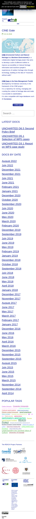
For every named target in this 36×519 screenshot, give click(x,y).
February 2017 (10, 320)
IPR (29, 414)
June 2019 (8, 242)
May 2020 (7, 217)
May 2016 (7, 337)
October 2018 (10, 264)
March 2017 (9, 315)
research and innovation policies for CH (20, 422)
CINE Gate (5, 81)
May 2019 (7, 247)
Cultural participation (9, 410)
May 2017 (7, 311)
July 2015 (7, 367)
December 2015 (11, 350)
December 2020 (11, 195)
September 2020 (11, 204)
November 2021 (11, 174)
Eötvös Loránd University (10, 412)
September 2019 (11, 234)
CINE (4, 55)
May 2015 (7, 376)
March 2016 (9, 346)
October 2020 (10, 199)
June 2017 (8, 307)
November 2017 (11, 298)
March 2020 (9, 221)
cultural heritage (24, 408)
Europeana (7, 99)
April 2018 (8, 285)
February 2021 (10, 186)
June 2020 (8, 212)
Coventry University (20, 406)
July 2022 (7, 165)
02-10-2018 (8, 34)
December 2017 (11, 294)
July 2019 (7, 238)
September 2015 (11, 358)
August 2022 (9, 161)
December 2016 (11, 328)
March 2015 (9, 380)
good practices (25, 412)
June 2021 (8, 182)
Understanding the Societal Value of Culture (16, 431)
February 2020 (10, 225)
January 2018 (10, 290)
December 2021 (11, 169)
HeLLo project (6, 414)
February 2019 (10, 251)
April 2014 (8, 393)
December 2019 (11, 229)
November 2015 (11, 354)
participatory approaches (14, 418)
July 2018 (7, 272)
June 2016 (8, 333)
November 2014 (11, 384)
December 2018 (11, 260)
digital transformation (23, 410)
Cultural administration (9, 408)
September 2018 (11, 268)
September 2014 (11, 389)
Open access (9, 416)
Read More (31, 6)
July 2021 (7, 178)
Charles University (7, 406)
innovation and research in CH (19, 414)
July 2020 (7, 208)
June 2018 (8, 277)
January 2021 (10, 191)
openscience (18, 416)
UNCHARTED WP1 (15, 428)
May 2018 (7, 281)
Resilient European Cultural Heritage (11, 424)
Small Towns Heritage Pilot (13, 426)
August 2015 (9, 363)
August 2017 (9, 302)
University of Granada (16, 432)
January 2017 (10, 324)
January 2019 (10, 255)
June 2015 (8, 371)
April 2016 (8, 341)
